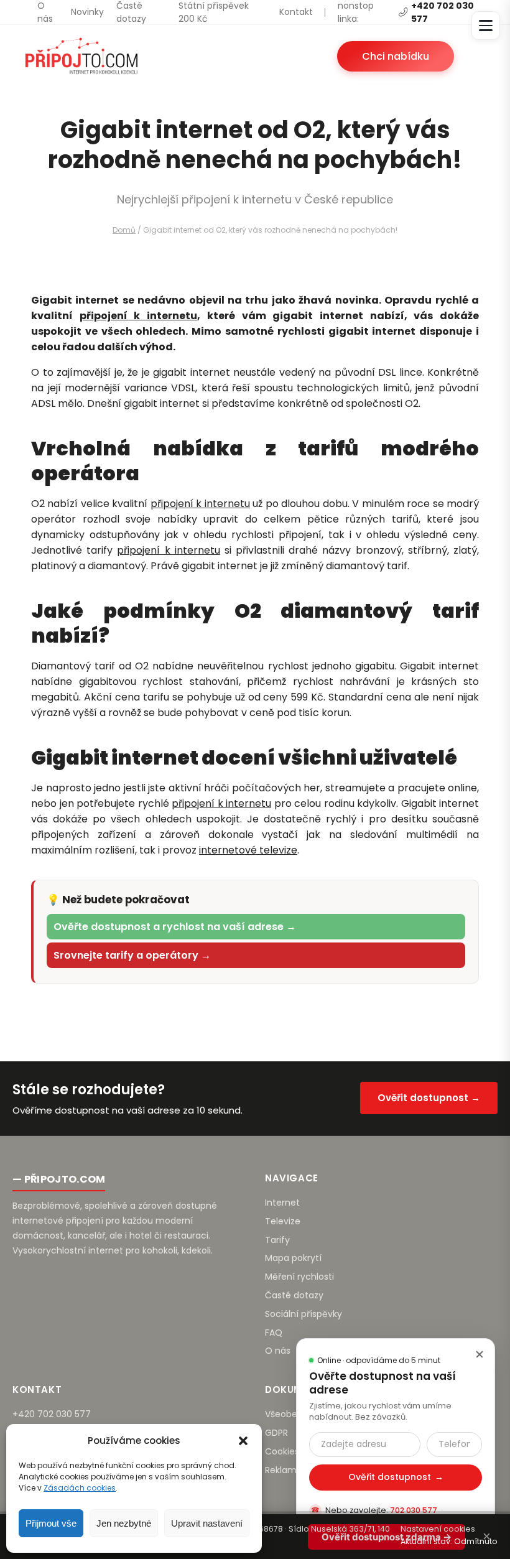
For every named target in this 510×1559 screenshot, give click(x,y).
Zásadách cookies (80, 1487)
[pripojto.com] (81, 56)
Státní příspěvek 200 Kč (213, 12)
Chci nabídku (395, 56)
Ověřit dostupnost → (429, 1097)
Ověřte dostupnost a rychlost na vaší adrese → (174, 926)
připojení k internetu (138, 316)
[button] (243, 1441)
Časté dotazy (131, 12)
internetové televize (248, 850)
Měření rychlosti (299, 1276)
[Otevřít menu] (485, 25)
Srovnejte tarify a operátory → (132, 955)
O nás (45, 12)
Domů (124, 230)
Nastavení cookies (438, 1529)
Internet (282, 1202)
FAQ (273, 1332)
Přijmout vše (51, 1523)
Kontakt (296, 12)
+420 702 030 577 (51, 1414)
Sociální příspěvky (303, 1314)
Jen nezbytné (123, 1523)
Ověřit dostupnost (395, 1477)
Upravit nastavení (207, 1523)
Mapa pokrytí (293, 1258)
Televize (282, 1221)
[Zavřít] (479, 1353)
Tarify (277, 1240)
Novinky (87, 12)
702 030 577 (413, 1510)
